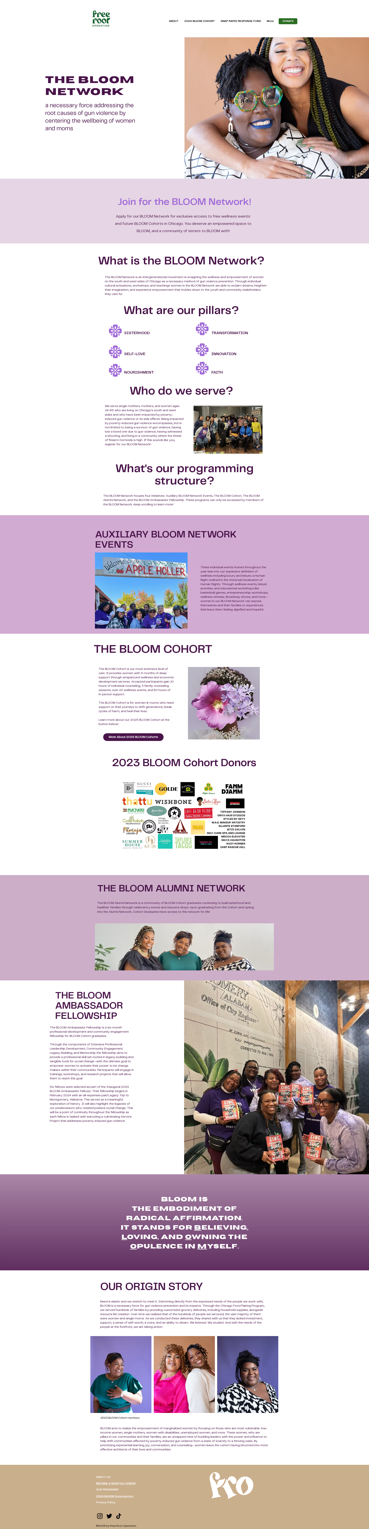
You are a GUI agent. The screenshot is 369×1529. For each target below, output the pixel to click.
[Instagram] (100, 1516)
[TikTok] (118, 1516)
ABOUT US (103, 1477)
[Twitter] (109, 1516)
